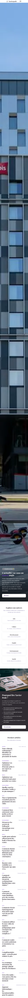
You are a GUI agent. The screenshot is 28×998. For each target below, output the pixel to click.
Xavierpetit (11, 1)
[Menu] (20, 1)
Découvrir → (7, 595)
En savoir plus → (8, 727)
